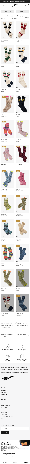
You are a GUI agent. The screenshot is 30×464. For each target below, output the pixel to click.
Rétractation (4, 419)
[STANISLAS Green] (7, 54)
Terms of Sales (4, 407)
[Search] (4, 5)
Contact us (3, 390)
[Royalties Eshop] (15, 5)
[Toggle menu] (1, 5)
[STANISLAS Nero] (7, 30)
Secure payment (4, 412)
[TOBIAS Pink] (22, 129)
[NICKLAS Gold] (22, 54)
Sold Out (22, 278)
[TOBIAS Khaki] (7, 278)
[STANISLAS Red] (22, 30)
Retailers (3, 397)
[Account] (25, 5)
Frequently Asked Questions (7, 416)
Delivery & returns (5, 414)
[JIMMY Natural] (22, 79)
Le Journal (3, 399)
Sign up (5, 432)
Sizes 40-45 (22, 11)
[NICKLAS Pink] (7, 79)
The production (4, 394)
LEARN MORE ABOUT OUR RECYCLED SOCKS (13, 335)
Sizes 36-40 (8, 11)
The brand (3, 392)
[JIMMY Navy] (22, 104)
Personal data (4, 410)
